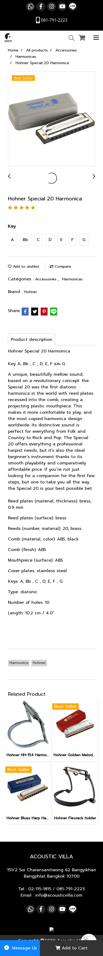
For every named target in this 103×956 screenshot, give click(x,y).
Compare (62, 266)
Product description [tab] (31, 339)
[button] (69, 38)
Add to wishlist (25, 266)
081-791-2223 (71, 889)
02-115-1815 (39, 889)
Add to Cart (73, 948)
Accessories (46, 279)
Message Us (23, 948)
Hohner (30, 292)
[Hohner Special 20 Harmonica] (51, 119)
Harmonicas (72, 279)
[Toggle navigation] (96, 38)
